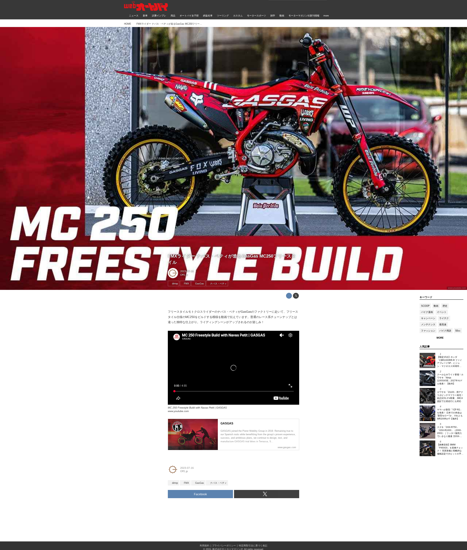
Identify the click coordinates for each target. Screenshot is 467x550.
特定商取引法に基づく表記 (253, 545)
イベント (441, 312)
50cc (457, 330)
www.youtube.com (457, 288)
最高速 (442, 324)
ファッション (428, 330)
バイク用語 (445, 330)
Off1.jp (184, 274)
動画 (436, 305)
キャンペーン (428, 318)
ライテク (444, 318)
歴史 (445, 305)
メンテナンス (428, 324)
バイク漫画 (427, 312)
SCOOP (425, 305)
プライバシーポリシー (224, 545)
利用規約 (204, 545)
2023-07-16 (187, 271)
